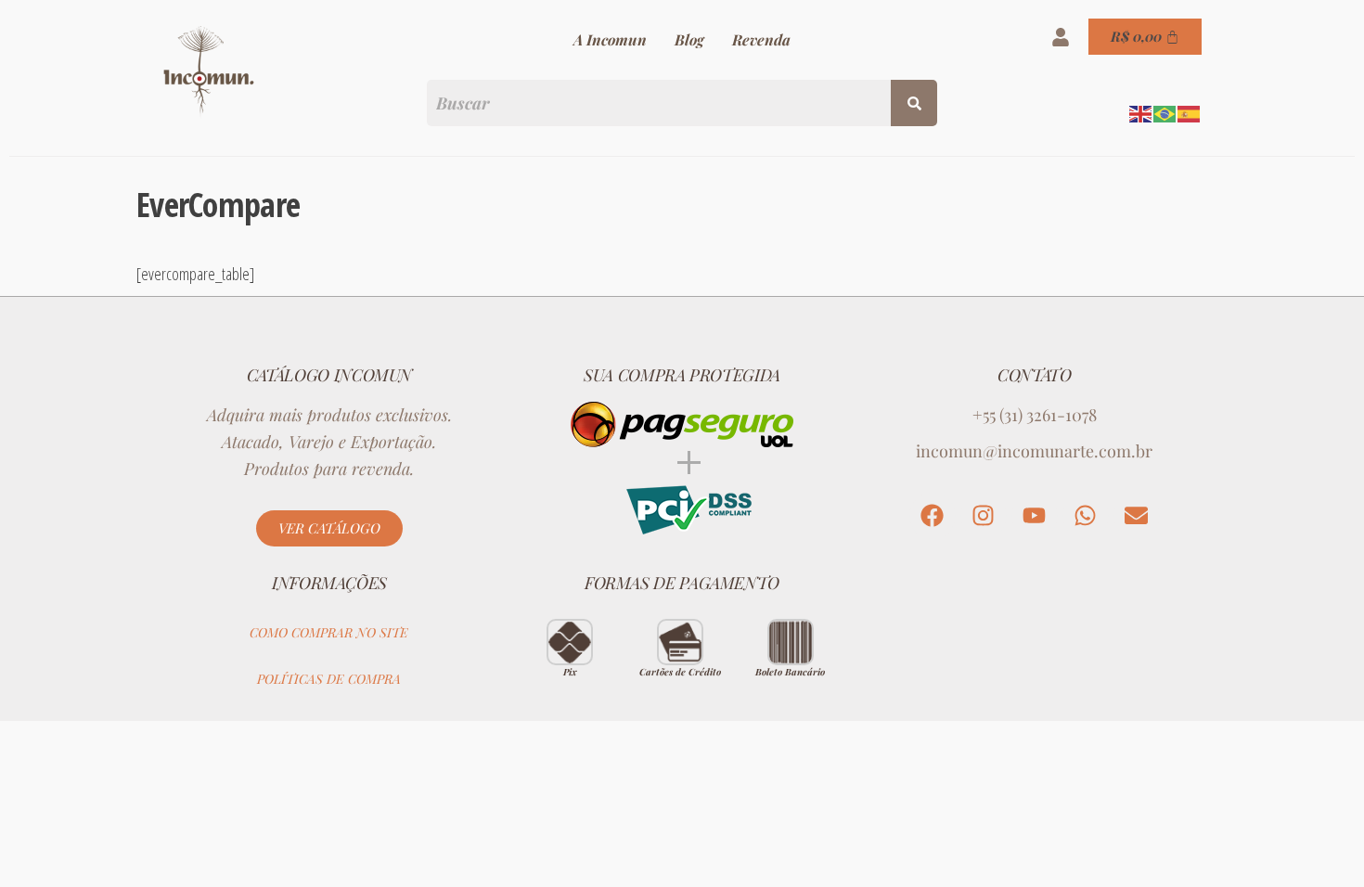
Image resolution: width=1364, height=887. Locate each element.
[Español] (1189, 112)
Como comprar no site (329, 632)
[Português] (1165, 112)
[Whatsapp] (1085, 516)
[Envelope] (1136, 516)
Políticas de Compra (329, 679)
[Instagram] (983, 516)
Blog (689, 39)
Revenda (761, 39)
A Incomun (610, 39)
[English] (1141, 112)
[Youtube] (1034, 516)
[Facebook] (932, 516)
